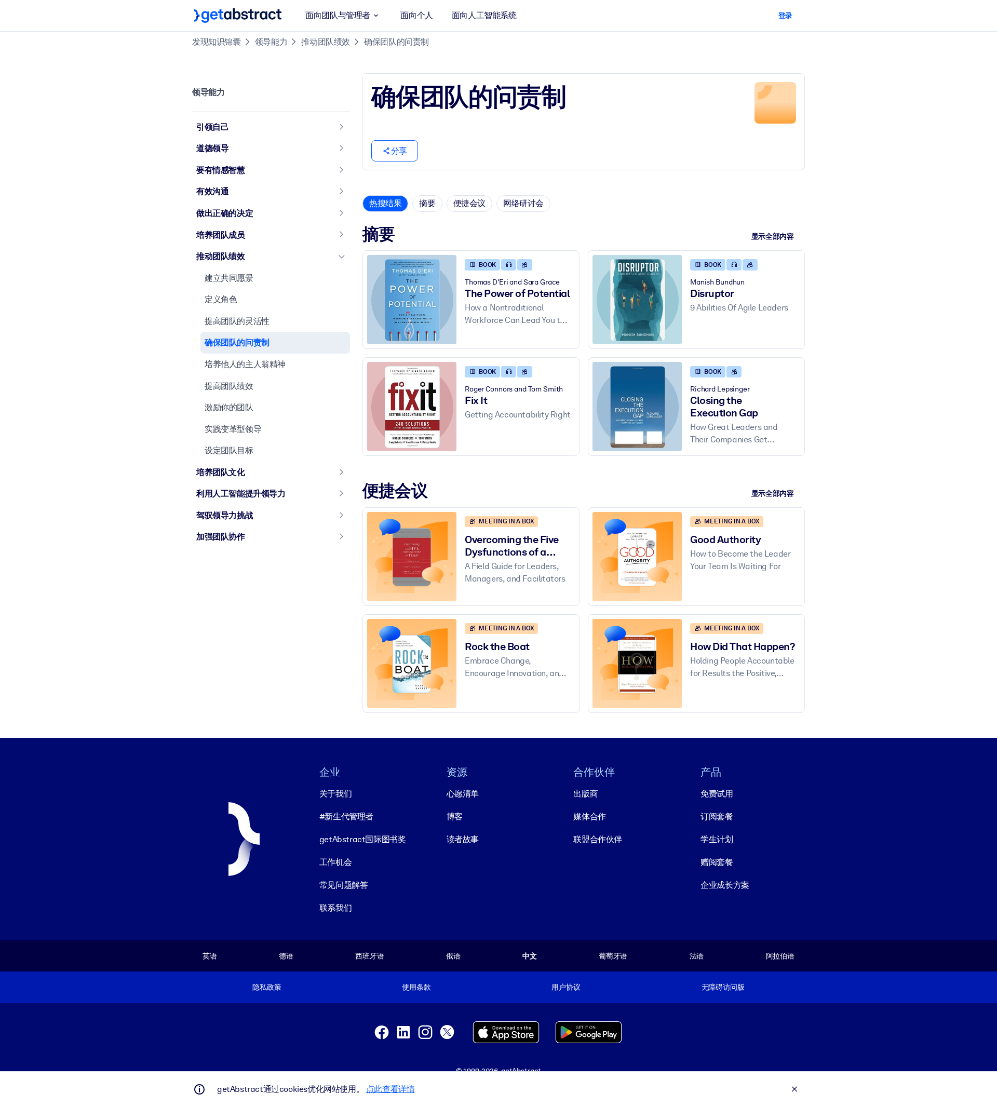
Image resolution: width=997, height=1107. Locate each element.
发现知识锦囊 (216, 42)
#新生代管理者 (346, 816)
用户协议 (565, 987)
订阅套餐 (716, 816)
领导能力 (271, 42)
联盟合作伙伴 (597, 839)
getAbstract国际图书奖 (362, 839)
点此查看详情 (390, 1089)
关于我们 (335, 794)
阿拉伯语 (780, 956)
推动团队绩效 (325, 42)
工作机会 (335, 862)
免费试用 (716, 794)
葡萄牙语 (613, 956)
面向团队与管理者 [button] (337, 15)
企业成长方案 (724, 885)
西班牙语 (369, 956)
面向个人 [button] (416, 15)
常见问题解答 (343, 885)
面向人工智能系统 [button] (484, 15)
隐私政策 (266, 987)
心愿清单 (463, 794)
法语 (697, 956)
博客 (455, 816)
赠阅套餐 (716, 862)
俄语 (453, 956)
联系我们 (335, 908)
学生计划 (716, 839)
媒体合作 (589, 816)
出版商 (585, 794)
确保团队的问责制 (396, 42)
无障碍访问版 (723, 987)
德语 (286, 956)
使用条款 (416, 987)
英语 (210, 956)
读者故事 (463, 839)
